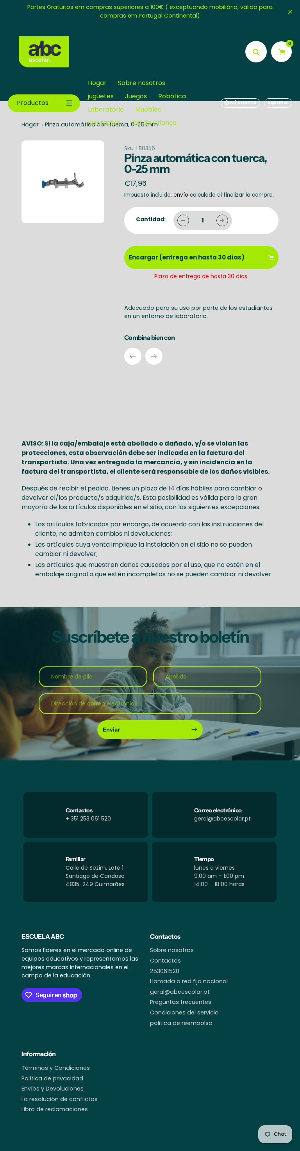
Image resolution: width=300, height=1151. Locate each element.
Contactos (165, 960)
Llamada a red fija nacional (189, 981)
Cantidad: (151, 219)
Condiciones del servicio (184, 1012)
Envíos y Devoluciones (52, 1088)
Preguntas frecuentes (180, 1002)
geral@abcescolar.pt (180, 992)
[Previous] (132, 356)
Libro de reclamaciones (54, 1109)
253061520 (164, 971)
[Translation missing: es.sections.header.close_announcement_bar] (290, 12)
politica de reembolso (181, 1023)
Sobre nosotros (172, 950)
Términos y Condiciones (55, 1068)
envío (181, 195)
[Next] (153, 356)
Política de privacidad (52, 1078)
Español (278, 102)
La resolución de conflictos (59, 1099)
